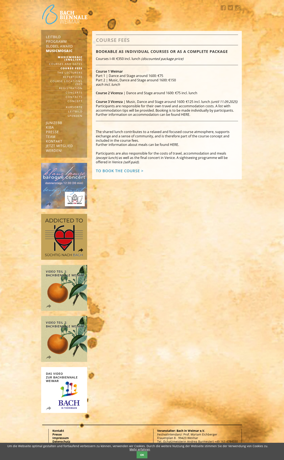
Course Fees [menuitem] (72, 68)
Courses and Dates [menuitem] (66, 64)
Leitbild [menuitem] (53, 37)
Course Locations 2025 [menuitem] (66, 83)
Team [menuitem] (51, 136)
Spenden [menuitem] (75, 116)
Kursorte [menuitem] (74, 107)
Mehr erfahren (140, 449)
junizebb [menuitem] (54, 123)
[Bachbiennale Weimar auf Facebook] (224, 8)
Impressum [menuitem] (60, 438)
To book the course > (119, 170)
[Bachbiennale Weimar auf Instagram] (237, 8)
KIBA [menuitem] (50, 127)
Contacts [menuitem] (74, 97)
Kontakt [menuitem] (54, 141)
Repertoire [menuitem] (73, 77)
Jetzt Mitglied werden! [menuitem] (59, 148)
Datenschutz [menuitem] (61, 441)
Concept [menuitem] (75, 101)
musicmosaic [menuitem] (59, 51)
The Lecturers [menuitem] (70, 72)
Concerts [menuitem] (74, 92)
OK (142, 455)
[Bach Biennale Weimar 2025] (64, 15)
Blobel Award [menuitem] (59, 46)
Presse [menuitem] (52, 132)
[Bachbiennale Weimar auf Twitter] (231, 8)
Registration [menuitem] (71, 88)
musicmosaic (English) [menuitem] (70, 59)
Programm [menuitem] (56, 41)
